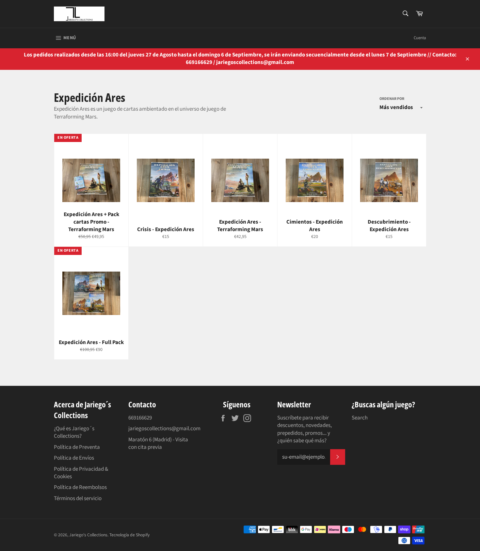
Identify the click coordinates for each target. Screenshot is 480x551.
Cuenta (420, 38)
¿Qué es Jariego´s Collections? (74, 432)
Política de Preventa (77, 447)
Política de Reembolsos (80, 487)
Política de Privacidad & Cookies (81, 472)
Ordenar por (391, 99)
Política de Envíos (74, 458)
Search (360, 418)
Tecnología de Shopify (129, 535)
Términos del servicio (78, 498)
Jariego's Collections (88, 535)
